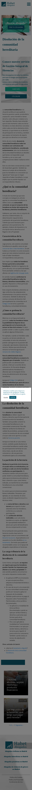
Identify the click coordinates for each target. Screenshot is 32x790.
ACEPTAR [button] (12, 397)
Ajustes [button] (6, 397)
